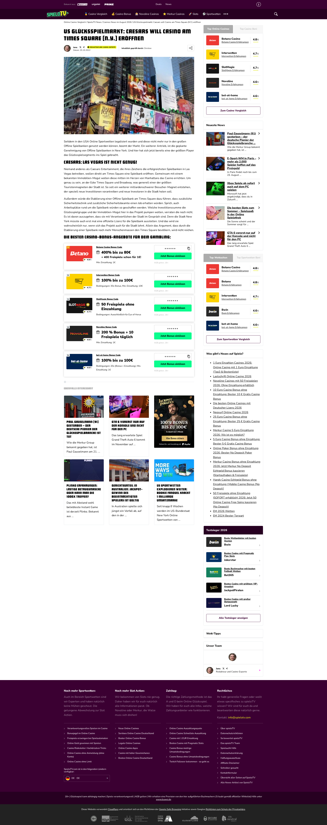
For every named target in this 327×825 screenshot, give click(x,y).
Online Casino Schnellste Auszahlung (187, 733)
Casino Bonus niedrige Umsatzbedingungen (180, 750)
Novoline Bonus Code (106, 327)
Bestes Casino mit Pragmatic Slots (186, 743)
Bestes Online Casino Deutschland (135, 758)
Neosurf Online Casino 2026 (230, 412)
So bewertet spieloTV (231, 738)
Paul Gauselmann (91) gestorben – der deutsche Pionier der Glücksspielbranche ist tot (84, 429)
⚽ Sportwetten (212, 14)
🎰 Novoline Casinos (147, 14)
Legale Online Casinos (129, 743)
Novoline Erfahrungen (232, 84)
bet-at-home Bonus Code (108, 355)
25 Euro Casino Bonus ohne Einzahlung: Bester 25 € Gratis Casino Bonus (236, 421)
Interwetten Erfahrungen (234, 56)
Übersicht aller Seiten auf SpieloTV (238, 777)
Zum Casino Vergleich (233, 110)
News (168, 4)
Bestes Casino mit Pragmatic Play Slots (239, 554)
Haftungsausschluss (230, 758)
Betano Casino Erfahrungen (235, 42)
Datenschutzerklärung (232, 753)
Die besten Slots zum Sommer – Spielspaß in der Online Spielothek (240, 212)
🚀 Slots (193, 14)
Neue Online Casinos (128, 728)
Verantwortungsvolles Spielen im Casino (87, 728)
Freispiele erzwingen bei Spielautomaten (87, 738)
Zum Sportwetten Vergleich (233, 339)
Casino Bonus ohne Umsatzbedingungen (189, 756)
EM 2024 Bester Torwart (228, 516)
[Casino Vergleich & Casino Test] (64, 14)
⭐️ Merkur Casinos (173, 14)
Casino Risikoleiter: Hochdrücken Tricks (86, 748)
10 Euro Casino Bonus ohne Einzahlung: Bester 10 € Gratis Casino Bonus (236, 394)
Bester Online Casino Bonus (132, 738)
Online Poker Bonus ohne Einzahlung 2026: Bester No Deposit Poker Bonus (235, 452)
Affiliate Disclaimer (230, 763)
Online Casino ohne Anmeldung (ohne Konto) (85, 755)
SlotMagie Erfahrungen (233, 70)
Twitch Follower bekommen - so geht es (189, 761)
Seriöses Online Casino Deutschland (136, 733)
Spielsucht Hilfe (228, 748)
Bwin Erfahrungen (230, 313)
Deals (158, 4)
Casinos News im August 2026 (117, 22)
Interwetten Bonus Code (108, 275)
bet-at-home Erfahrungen (234, 98)
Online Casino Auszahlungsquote (185, 728)
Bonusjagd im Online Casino (81, 733)
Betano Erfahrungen (232, 285)
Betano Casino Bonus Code (109, 247)
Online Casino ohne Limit (79, 761)
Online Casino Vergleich (75, 22)
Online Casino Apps (128, 748)
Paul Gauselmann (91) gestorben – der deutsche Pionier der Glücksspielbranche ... (241, 138)
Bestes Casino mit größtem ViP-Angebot (241, 585)
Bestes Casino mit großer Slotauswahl (237, 600)
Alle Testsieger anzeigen (233, 618)
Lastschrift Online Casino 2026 (232, 376)
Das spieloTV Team (230, 743)
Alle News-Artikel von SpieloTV (237, 782)
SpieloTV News (94, 22)
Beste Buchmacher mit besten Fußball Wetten (239, 570)
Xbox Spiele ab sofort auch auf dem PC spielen (241, 187)
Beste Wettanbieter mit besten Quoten (240, 539)
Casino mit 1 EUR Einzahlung (183, 738)
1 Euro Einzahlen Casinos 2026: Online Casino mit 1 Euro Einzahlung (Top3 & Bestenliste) (235, 367)
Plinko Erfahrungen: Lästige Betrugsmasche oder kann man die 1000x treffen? (84, 491)
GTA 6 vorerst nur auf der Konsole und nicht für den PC (128, 426)
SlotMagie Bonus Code (107, 299)
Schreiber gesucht (229, 767)
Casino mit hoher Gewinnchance (134, 753)
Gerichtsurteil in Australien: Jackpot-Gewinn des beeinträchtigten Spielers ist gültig (127, 493)
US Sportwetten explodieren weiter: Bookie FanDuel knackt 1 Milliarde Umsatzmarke (173, 493)
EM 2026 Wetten (224, 511)
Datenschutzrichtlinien (232, 733)
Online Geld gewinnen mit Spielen (84, 743)
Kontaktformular (229, 772)
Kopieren (189, 248)
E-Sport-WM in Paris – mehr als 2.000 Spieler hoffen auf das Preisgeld (241, 163)
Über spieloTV (228, 728)
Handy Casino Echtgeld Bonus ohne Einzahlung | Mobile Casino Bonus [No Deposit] (236, 484)
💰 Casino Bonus (121, 14)
